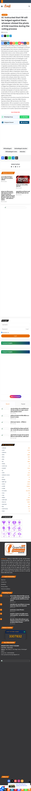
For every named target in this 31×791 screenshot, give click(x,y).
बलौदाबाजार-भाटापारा (6, 475)
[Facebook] (2, 36)
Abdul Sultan (5, 32)
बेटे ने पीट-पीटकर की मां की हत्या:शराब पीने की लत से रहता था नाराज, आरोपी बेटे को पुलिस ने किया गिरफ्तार (19, 621)
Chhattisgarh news (11, 151)
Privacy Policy (4, 586)
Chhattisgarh (8, 148)
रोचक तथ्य (4, 502)
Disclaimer (3, 584)
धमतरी (3, 472)
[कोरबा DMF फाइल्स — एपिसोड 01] (5, 424)
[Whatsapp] (16, 43)
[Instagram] (22, 43)
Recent (8, 404)
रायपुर (3, 495)
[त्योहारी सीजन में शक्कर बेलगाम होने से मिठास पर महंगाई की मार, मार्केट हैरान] (5, 437)
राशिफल (3, 497)
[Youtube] (19, 43)
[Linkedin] (8, 43)
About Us (3, 579)
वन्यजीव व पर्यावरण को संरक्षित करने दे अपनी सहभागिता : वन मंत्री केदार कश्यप (19, 614)
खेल (2, 461)
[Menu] (2, 6)
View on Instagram (15, 396)
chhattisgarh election (21, 148)
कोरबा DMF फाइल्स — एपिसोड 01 (18, 422)
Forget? (27, 329)
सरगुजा (3, 511)
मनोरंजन (3, 484)
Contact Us (3, 582)
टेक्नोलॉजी (4, 468)
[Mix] (14, 43)
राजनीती (3, 486)
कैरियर (3, 457)
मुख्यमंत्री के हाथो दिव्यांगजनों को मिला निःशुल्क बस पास (23, 192)
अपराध (3, 450)
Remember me (5, 332)
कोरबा (3, 459)
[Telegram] (11, 36)
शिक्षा (3, 506)
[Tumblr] (25, 43)
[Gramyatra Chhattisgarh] (7, 6)
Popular (23, 404)
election (23, 151)
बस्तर (3, 477)
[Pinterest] (11, 43)
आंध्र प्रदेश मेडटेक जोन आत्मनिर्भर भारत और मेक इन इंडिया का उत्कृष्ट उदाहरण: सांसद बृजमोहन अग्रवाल (20, 410)
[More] (28, 43)
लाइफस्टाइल (4, 504)
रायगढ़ (3, 493)
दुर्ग (2, 470)
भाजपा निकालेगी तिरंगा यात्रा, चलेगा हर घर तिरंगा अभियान (7, 178)
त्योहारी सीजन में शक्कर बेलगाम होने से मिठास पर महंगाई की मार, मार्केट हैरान (20, 435)
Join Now (25, 117)
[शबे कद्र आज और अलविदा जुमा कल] (23, 179)
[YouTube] (15, 167)
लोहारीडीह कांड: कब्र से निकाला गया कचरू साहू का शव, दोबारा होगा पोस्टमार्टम (20, 605)
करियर (3, 454)
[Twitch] (19, 167)
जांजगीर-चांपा (4, 466)
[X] (5, 36)
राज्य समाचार (4, 14)
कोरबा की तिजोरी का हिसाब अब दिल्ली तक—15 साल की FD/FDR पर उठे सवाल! (20, 429)
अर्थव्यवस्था (4, 452)
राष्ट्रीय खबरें (4, 499)
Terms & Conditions (5, 588)
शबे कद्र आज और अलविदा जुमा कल (22, 185)
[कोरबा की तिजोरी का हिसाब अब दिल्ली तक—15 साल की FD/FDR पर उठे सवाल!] (5, 430)
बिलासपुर (3, 479)
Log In (15, 336)
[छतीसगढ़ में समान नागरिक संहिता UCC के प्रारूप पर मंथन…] (5, 417)
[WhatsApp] (8, 36)
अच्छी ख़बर (4, 448)
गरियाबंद (3, 463)
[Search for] (29, 6)
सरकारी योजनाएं (5, 508)
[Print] (16, 157)
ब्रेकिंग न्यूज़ (4, 481)
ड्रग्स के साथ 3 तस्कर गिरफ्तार (17, 610)
